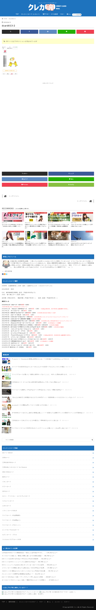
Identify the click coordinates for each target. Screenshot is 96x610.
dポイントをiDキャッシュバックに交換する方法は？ (19, 561)
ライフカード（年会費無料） (11, 515)
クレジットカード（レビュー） (30, 14)
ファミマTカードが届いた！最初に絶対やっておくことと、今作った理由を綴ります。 (44, 374)
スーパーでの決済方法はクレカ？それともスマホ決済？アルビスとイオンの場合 (42, 366)
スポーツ (66, 602)
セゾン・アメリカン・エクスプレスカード (16, 496)
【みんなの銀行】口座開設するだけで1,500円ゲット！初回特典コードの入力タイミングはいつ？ (48, 397)
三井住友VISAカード (9, 462)
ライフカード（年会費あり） (11, 520)
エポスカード (6, 505)
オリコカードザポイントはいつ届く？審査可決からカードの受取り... (24, 580)
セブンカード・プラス (9, 534)
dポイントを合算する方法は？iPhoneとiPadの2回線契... (21, 558)
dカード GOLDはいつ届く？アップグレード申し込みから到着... (23, 577)
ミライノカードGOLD (9, 510)
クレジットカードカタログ (27, 602)
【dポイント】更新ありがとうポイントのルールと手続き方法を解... (24, 571)
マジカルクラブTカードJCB (11, 539)
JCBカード (6, 457)
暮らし (69, 14)
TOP (17, 14)
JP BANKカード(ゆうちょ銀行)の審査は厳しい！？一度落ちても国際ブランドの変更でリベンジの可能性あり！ (52, 412)
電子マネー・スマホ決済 (50, 14)
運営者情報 (8, 271)
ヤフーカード (6, 486)
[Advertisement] (48, 97)
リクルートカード (8, 501)
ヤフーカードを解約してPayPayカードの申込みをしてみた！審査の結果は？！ (42, 390)
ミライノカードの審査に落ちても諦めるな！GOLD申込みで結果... (24, 568)
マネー (62, 14)
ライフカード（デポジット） (11, 525)
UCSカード (6, 491)
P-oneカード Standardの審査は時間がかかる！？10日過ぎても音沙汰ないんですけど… (45, 359)
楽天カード (6, 477)
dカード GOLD (7, 452)
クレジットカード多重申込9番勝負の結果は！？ (17, 574)
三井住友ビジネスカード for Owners (14, 467)
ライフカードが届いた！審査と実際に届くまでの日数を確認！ (22, 555)
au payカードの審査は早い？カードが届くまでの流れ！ (34, 405)
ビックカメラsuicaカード (10, 530)
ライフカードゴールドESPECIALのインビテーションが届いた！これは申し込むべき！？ (45, 428)
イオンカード (6, 481)
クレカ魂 (76, 607)
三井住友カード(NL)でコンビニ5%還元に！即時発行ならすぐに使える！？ (40, 420)
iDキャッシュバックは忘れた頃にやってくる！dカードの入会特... (23, 565)
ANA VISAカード (8, 472)
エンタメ (57, 602)
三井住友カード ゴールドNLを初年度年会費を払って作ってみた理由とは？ (40, 382)
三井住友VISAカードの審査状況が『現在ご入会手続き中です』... (23, 552)
